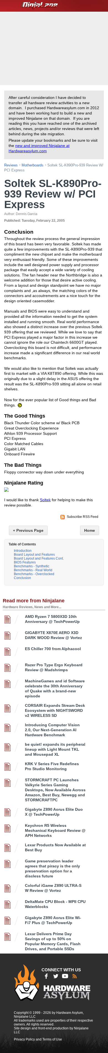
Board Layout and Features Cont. (39, 558)
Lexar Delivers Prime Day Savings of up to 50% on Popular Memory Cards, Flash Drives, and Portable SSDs (53, 941)
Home (89, 530)
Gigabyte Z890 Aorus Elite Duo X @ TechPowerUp (54, 812)
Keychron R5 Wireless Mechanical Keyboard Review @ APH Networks (55, 830)
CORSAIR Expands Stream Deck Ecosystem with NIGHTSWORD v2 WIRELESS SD (55, 710)
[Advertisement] (54, 48)
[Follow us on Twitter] (55, 976)
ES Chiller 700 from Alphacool (53, 649)
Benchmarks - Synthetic (31, 566)
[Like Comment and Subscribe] (65, 976)
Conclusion (22, 578)
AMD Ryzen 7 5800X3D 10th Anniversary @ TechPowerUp (52, 619)
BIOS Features (25, 562)
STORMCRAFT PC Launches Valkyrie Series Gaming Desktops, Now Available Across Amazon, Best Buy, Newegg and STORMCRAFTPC (55, 790)
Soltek (45, 500)
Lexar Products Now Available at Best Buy (55, 847)
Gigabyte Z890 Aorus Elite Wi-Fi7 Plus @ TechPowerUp (53, 920)
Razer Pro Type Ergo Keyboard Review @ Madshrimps (54, 667)
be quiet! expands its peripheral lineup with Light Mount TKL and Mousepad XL (55, 749)
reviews (11, 165)
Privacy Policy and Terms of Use (38, 1039)
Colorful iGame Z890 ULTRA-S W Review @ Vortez (53, 888)
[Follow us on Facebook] (46, 976)
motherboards (32, 165)
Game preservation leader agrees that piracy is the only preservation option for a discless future (52, 868)
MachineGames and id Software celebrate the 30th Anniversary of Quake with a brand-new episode (55, 688)
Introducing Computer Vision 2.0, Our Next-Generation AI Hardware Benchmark (52, 730)
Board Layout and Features (34, 555)
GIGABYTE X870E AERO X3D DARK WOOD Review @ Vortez (53, 635)
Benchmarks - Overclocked (34, 574)
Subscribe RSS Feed (82, 517)
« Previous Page (28, 530)
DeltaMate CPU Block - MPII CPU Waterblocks (55, 904)
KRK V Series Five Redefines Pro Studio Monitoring (52, 766)
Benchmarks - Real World (33, 570)
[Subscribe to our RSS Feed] (74, 976)
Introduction (23, 551)
